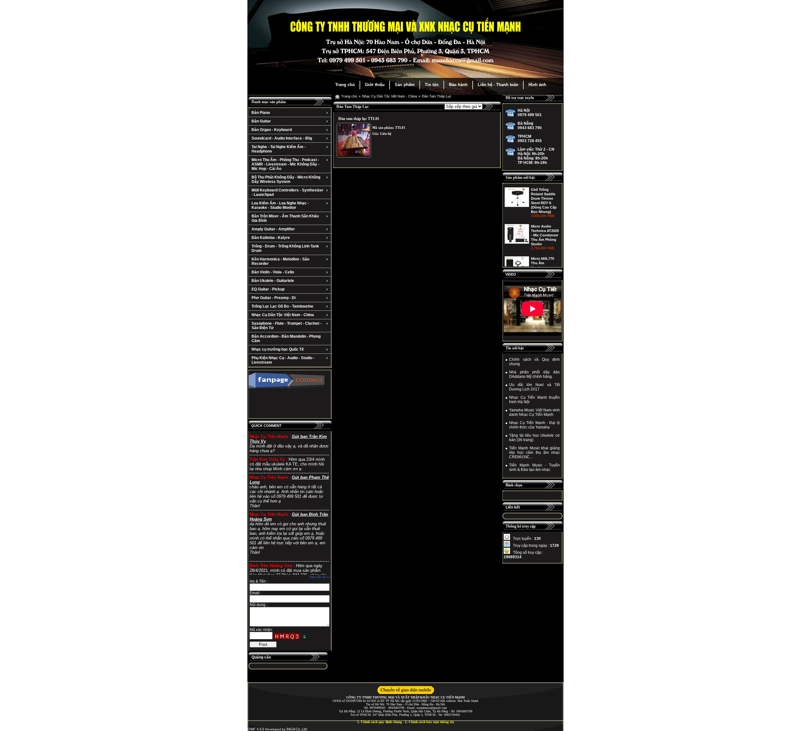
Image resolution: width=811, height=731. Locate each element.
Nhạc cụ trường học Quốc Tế (278, 349)
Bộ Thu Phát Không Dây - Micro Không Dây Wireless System (286, 179)
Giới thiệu (375, 84)
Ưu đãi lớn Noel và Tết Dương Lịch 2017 (534, 387)
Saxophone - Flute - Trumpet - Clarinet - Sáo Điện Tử (287, 325)
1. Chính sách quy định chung (379, 722)
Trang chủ (345, 84)
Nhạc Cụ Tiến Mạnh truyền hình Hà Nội (534, 399)
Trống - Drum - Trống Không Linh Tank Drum (285, 248)
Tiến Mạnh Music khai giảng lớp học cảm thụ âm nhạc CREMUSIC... (534, 452)
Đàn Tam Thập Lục (436, 96)
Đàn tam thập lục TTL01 (358, 118)
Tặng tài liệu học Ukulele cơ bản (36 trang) (534, 437)
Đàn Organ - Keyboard (272, 130)
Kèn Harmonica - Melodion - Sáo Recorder (280, 261)
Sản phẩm (405, 84)
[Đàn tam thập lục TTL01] (354, 140)
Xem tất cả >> (319, 577)
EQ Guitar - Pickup (268, 289)
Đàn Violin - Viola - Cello (273, 272)
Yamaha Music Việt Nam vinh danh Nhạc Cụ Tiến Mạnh (534, 412)
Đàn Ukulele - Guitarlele (273, 280)
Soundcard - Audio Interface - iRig (282, 138)
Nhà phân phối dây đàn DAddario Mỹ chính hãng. (534, 374)
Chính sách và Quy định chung (534, 361)
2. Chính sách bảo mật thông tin (429, 722)
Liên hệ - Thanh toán (498, 84)
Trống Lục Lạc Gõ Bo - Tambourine (282, 306)
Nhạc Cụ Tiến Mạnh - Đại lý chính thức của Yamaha (534, 425)
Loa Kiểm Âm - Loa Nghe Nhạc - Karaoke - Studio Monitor (280, 205)
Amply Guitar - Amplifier (273, 229)
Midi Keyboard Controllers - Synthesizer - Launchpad (287, 192)
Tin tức (432, 84)
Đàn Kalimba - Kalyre (271, 237)
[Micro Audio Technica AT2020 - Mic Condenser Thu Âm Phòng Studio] (517, 242)
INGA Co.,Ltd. (297, 729)
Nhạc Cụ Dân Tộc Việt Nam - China (283, 315)
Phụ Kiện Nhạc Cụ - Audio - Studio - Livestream (283, 360)
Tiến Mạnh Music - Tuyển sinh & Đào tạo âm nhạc (534, 467)
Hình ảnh (537, 84)
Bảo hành (458, 84)
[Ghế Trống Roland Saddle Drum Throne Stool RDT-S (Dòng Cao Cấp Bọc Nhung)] (517, 206)
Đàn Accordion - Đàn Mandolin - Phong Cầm (286, 338)
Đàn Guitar (261, 121)
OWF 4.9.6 (255, 729)
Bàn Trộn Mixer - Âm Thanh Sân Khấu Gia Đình (285, 218)
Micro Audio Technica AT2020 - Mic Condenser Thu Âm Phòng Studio (545, 235)
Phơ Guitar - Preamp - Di (274, 298)
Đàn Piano (261, 112)
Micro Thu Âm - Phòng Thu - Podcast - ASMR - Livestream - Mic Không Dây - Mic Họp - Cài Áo (285, 164)
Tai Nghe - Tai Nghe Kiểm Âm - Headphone (279, 149)
